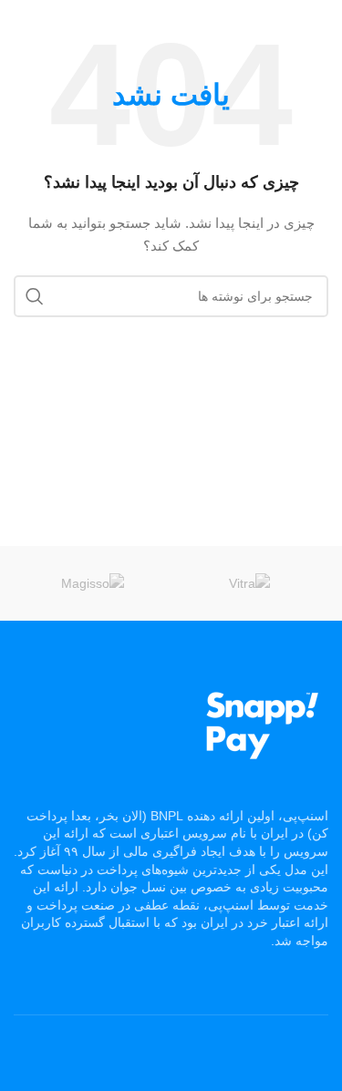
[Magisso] (92, 583)
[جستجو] (35, 296)
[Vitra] (249, 583)
